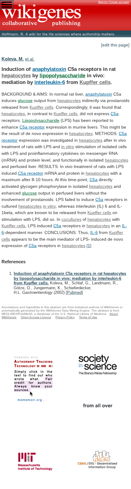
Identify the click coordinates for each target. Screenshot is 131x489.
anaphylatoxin (49, 69)
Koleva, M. (13, 58)
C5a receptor (30, 173)
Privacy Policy (65, 317)
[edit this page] (115, 44)
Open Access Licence (36, 317)
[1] (89, 245)
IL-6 (94, 232)
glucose (25, 100)
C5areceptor (32, 127)
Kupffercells (41, 107)
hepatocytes (16, 75)
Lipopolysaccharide (40, 120)
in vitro (67, 146)
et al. (29, 59)
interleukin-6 (49, 82)
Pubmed (74, 292)
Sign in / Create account (113, 2)
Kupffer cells (95, 82)
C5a (115, 113)
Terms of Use (88, 317)
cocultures (71, 219)
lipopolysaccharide (62, 75)
